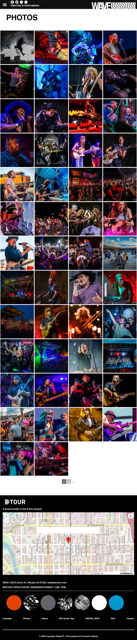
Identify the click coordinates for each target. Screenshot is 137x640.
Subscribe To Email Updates (25, 5)
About (45, 618)
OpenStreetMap (111, 573)
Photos (26, 618)
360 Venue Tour (66, 618)
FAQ (113, 618)
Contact (130, 618)
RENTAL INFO (92, 618)
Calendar (7, 618)
